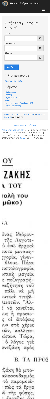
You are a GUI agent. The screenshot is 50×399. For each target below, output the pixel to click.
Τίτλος (7, 33)
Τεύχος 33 (8, 117)
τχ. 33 (22, 137)
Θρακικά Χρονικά (27, 114)
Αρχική (6, 114)
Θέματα (8, 53)
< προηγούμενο (20, 125)
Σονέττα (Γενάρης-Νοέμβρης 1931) (18, 103)
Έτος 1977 (40, 114)
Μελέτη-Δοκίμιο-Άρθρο (13, 81)
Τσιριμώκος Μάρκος (12, 105)
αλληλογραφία (10, 92)
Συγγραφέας (10, 43)
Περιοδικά (15, 114)
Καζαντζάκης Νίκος (12, 97)
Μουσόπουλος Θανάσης (13, 129)
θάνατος (8, 95)
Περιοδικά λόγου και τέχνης (25, 3)
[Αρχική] (5, 4)
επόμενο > (32, 125)
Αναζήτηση (11, 67)
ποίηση (7, 100)
